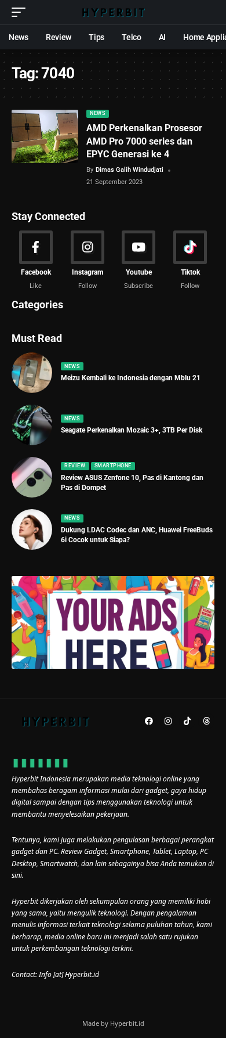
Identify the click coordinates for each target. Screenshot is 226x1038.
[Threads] (206, 721)
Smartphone (113, 465)
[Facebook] (36, 260)
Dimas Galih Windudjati (129, 170)
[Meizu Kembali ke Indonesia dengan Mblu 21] (32, 372)
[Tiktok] (190, 260)
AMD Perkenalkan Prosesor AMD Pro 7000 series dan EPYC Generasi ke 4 (144, 141)
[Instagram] (87, 260)
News (97, 113)
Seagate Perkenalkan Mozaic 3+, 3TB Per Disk (131, 430)
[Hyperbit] (113, 12)
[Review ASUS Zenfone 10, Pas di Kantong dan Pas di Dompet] (32, 477)
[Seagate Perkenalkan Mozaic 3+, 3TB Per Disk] (32, 425)
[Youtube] (139, 260)
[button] (21, 12)
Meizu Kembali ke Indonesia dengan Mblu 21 (131, 378)
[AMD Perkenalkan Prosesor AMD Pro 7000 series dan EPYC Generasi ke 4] (45, 136)
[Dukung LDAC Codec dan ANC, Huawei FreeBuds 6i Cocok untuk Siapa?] (32, 529)
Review (74, 465)
